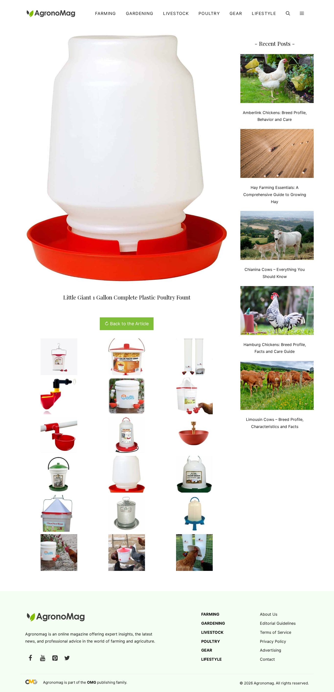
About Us (268, 614)
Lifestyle (264, 13)
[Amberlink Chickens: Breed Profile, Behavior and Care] (277, 79)
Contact (267, 659)
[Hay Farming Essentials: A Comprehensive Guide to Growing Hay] (277, 154)
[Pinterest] (54, 658)
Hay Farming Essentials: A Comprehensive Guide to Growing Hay (274, 194)
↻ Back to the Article (127, 323)
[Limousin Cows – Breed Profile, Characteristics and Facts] (277, 386)
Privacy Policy (273, 641)
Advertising (270, 650)
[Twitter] (67, 658)
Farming (105, 13)
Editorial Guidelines (278, 623)
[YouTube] (42, 658)
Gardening (140, 13)
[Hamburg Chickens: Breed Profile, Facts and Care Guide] (277, 311)
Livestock (176, 13)
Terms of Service (275, 632)
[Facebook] (30, 658)
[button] (288, 13)
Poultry (209, 13)
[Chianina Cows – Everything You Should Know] (277, 236)
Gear (236, 13)
